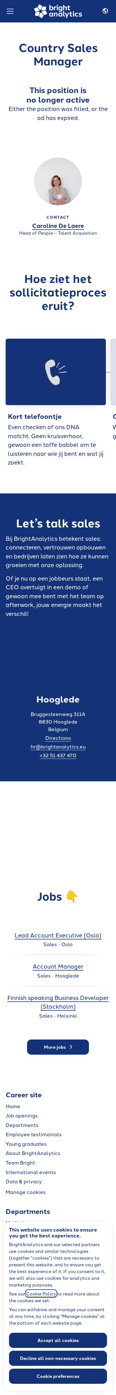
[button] (105, 11)
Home (13, 1106)
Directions (58, 737)
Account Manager (58, 966)
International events (31, 1171)
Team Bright (20, 1162)
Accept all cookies (58, 1340)
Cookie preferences (58, 1376)
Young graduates (26, 1143)
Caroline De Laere (58, 225)
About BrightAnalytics (33, 1152)
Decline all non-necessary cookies (58, 1358)
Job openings (22, 1115)
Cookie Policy (41, 1293)
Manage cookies (26, 1191)
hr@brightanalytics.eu (58, 746)
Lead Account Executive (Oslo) (58, 935)
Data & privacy (24, 1181)
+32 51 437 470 (58, 755)
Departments (22, 1124)
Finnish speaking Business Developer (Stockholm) (58, 1001)
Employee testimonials (34, 1134)
